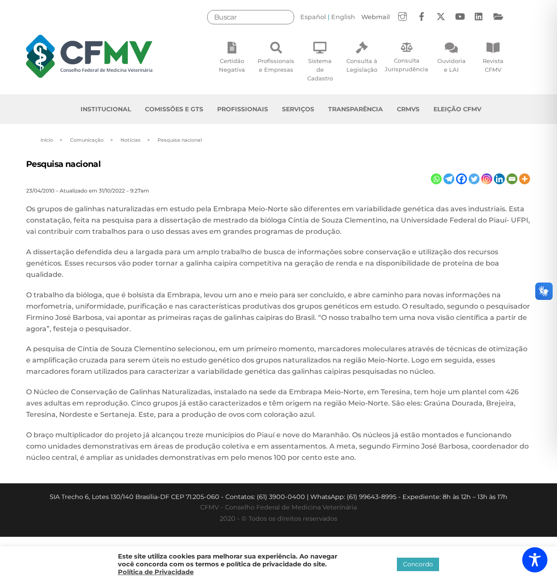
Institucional (106, 109)
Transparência (355, 109)
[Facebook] (461, 178)
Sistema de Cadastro (320, 69)
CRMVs (408, 109)
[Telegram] (448, 178)
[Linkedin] (499, 178)
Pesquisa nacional (63, 164)
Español (313, 17)
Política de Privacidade (156, 572)
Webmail (375, 17)
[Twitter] (474, 178)
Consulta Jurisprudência (406, 65)
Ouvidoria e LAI (451, 65)
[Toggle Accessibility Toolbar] (534, 559)
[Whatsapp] (436, 178)
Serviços (298, 109)
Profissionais (242, 109)
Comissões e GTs (174, 109)
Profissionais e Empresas (276, 65)
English (343, 17)
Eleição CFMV (457, 109)
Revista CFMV (493, 65)
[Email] (512, 178)
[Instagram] (486, 178)
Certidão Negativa (232, 65)
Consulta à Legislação (361, 65)
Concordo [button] (418, 564)
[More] (524, 178)
